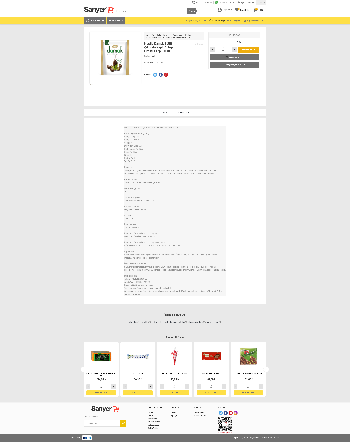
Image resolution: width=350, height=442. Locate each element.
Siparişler (174, 416)
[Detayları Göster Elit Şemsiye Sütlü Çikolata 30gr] (174, 356)
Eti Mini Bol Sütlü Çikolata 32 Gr (211, 373)
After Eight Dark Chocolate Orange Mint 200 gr (101, 374)
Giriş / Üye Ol (227, 10)
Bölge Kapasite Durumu (255, 21)
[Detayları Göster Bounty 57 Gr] (137, 356)
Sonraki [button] (266, 369)
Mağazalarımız (153, 425)
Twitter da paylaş (155, 75)
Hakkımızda (152, 419)
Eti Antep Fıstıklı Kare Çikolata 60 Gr (248, 373)
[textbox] (153, 11)
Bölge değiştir (234, 21)
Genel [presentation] (164, 112)
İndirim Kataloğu (218, 21)
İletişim (241, 2)
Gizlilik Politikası (154, 428)
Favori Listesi (199, 412)
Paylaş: (147, 74)
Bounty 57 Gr (138, 373)
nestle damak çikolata (173, 322)
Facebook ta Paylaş (161, 75)
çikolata (132, 322)
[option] (90, 89)
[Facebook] (226, 413)
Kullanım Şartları (154, 422)
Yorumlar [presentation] (183, 112)
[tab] (164, 112)
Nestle (154, 56)
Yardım (251, 2)
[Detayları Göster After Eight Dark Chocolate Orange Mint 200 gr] (101, 356)
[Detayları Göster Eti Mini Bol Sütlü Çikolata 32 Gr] (211, 356)
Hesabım (174, 412)
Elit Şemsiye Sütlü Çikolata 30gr (174, 373)
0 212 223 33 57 (204, 2)
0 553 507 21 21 (227, 2)
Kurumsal (151, 416)
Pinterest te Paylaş (166, 75)
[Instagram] (236, 413)
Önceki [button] (83, 369)
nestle (145, 322)
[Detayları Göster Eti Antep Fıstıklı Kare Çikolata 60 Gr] (248, 356)
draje (156, 322)
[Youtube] (231, 413)
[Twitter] (221, 413)
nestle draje (212, 322)
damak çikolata (195, 322)
